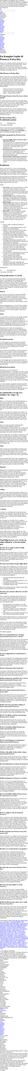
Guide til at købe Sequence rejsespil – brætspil (13, 943)
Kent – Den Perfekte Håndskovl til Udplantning (12, 935)
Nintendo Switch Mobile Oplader (8, 931)
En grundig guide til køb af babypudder (12, 933)
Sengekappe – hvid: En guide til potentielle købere (12, 927)
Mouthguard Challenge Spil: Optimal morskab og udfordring (14, 937)
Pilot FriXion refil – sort (18, 930)
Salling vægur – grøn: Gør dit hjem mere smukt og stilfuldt (12, 942)
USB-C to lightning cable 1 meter (8, 941)
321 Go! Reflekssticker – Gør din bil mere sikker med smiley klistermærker (14, 939)
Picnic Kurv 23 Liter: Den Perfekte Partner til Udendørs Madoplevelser (14, 924)
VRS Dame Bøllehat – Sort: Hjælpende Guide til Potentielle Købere (12, 922)
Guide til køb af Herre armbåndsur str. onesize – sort (13, 944)
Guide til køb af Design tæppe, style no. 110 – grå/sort (12, 932)
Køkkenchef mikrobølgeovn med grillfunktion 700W (13, 926)
